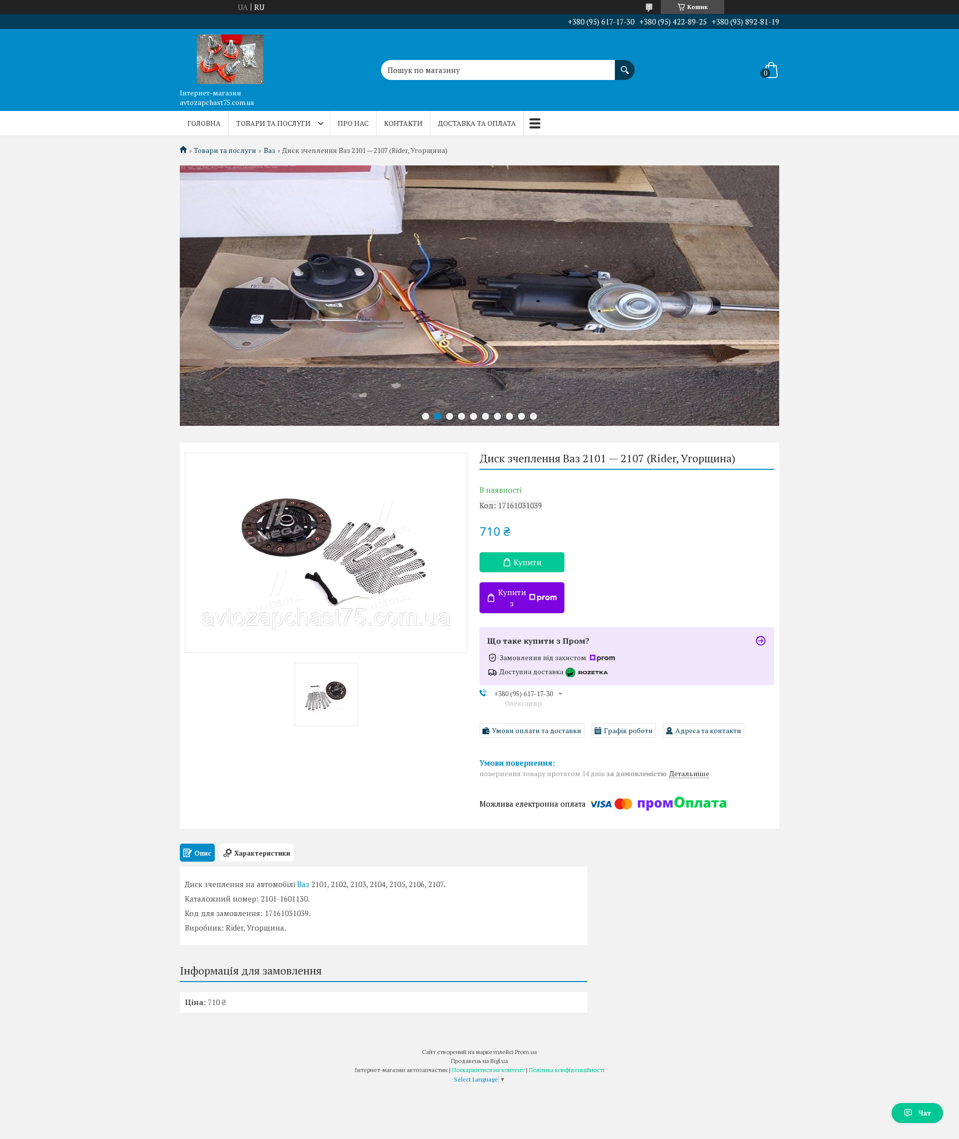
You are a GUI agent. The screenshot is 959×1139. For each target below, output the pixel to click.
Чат (925, 1113)
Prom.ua (526, 1052)
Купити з (512, 598)
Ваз (269, 150)
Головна (204, 123)
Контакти (403, 123)
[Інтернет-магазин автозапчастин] (230, 56)
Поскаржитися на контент (488, 1070)
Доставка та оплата (477, 123)
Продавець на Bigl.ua (479, 1061)
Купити (527, 562)
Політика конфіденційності (566, 1070)
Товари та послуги (273, 123)
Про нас (353, 123)
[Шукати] (625, 65)
